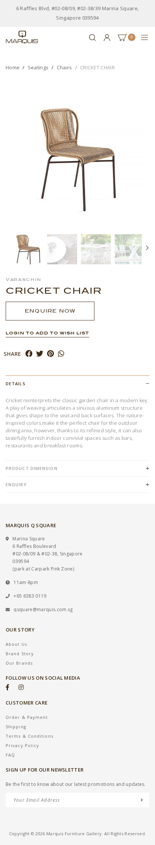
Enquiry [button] (16, 484)
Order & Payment (27, 717)
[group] (28, 249)
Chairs (64, 67)
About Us (16, 644)
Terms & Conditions (29, 736)
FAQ (10, 755)
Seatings (38, 67)
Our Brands (19, 663)
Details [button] (16, 383)
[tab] (77, 383)
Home (13, 67)
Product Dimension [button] (32, 468)
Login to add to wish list (47, 333)
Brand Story (20, 653)
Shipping (16, 726)
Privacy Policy (22, 745)
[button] (9, 249)
